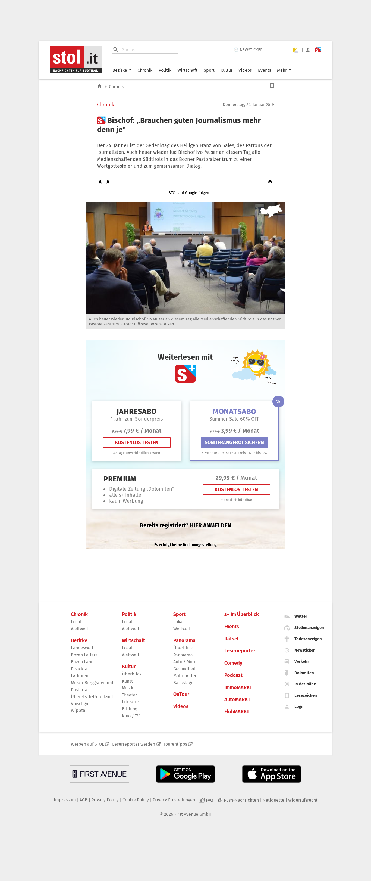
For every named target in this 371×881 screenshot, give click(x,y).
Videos (245, 70)
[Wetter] (295, 50)
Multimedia (184, 675)
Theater (129, 695)
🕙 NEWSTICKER (248, 49)
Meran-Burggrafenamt (92, 682)
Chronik (144, 70)
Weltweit (79, 628)
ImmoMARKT (238, 687)
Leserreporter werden (133, 744)
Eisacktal (80, 668)
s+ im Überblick (241, 614)
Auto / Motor (185, 661)
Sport (209, 70)
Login (299, 706)
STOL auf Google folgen (189, 193)
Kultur (226, 70)
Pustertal (80, 689)
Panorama (184, 640)
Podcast (233, 675)
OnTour (181, 694)
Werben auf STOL (87, 744)
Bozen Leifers (84, 655)
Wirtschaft (187, 70)
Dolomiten (304, 672)
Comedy (233, 663)
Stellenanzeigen (309, 627)
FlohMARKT (236, 712)
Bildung (129, 708)
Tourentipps (175, 744)
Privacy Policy (105, 799)
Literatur (130, 701)
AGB (83, 799)
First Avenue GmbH (193, 814)
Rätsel (231, 639)
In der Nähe (305, 683)
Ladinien (79, 675)
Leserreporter (239, 651)
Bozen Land (82, 661)
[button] (272, 85)
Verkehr (301, 661)
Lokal (76, 621)
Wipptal (79, 710)
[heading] (185, 125)
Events (264, 70)
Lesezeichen (305, 695)
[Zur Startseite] (99, 86)
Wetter (300, 616)
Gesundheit (184, 668)
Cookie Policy (135, 799)
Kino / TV (131, 715)
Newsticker (304, 650)
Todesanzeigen (308, 638)
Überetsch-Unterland (92, 696)
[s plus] (318, 50)
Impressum (65, 799)
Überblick (132, 674)
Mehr (282, 70)
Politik (165, 70)
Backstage (183, 682)
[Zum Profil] (307, 50)
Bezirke (119, 70)
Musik (127, 687)
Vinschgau (81, 703)
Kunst (127, 681)
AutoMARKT (237, 699)
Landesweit (82, 647)
